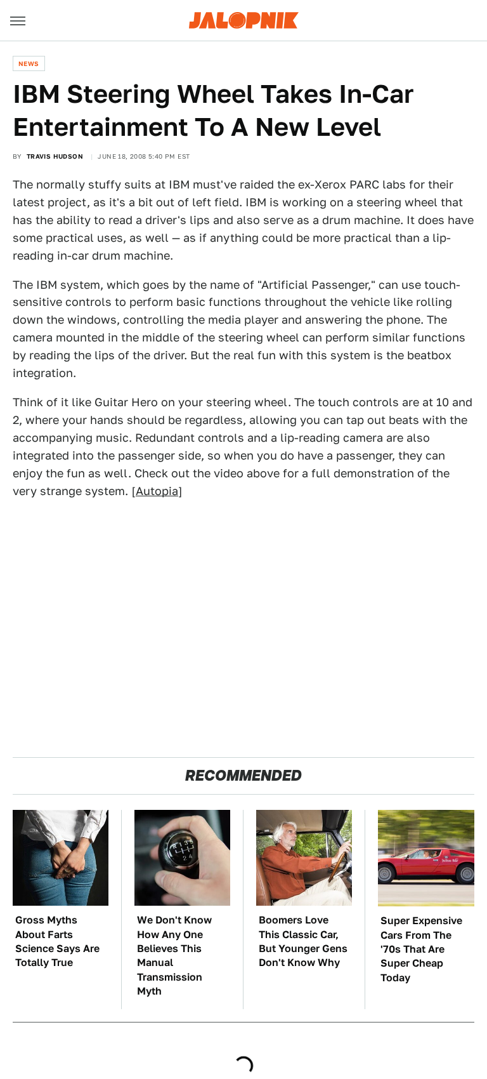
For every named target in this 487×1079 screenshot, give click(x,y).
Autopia (157, 491)
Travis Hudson (55, 156)
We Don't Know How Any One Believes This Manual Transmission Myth (174, 955)
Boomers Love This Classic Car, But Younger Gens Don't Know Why (303, 941)
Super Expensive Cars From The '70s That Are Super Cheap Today (421, 949)
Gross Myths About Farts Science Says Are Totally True (57, 941)
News (28, 63)
